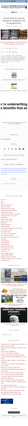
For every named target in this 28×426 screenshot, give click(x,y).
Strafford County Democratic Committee (11, 258)
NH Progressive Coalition (7, 235)
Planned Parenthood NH (7, 246)
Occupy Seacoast (5, 242)
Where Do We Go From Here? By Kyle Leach (12, 380)
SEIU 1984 (3, 251)
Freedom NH (4, 217)
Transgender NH (5, 260)
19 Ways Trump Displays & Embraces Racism (12, 355)
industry (9, 59)
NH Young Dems (5, 240)
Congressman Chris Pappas (8, 208)
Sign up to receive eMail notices (9, 159)
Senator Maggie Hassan (7, 253)
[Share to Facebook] (7, 52)
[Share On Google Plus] (16, 52)
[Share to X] (10, 52)
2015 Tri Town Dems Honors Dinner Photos (12, 374)
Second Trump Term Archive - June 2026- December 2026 (14, 324)
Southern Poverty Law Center (8, 256)
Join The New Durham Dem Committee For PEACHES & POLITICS (15, 305)
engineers (22, 58)
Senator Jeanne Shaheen (7, 255)
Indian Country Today (6, 221)
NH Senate (3, 239)
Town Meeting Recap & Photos (9, 385)
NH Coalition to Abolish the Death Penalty (11, 228)
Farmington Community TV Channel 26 (10, 214)
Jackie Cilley (3, 223)
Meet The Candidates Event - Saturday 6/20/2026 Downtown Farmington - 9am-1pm (14, 285)
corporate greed (10, 55)
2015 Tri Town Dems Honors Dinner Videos (12, 372)
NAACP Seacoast (5, 226)
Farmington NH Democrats (11, 415)
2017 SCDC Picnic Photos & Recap (9, 353)
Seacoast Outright (5, 249)
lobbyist (3, 61)
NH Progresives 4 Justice (7, 248)
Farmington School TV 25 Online (9, 215)
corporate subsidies (13, 57)
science (18, 61)
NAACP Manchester (6, 224)
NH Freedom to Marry (6, 230)
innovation (21, 59)
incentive (3, 59)
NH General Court (5, 231)
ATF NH (3, 203)
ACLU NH (3, 199)
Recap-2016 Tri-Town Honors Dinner (10, 367)
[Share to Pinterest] (13, 52)
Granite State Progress (7, 219)
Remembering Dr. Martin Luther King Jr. (11, 392)
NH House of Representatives (9, 233)
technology (4, 62)
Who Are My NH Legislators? (8, 351)
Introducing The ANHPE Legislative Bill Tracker (13, 390)
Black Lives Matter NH (6, 205)
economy (15, 58)
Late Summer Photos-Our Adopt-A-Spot (11, 394)
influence (15, 59)
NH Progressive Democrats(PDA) (9, 237)
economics (9, 58)
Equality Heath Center (6, 212)
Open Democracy (5, 244)
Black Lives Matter (5, 206)
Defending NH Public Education (9, 210)
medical (8, 61)
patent (13, 61)
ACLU (2, 201)
